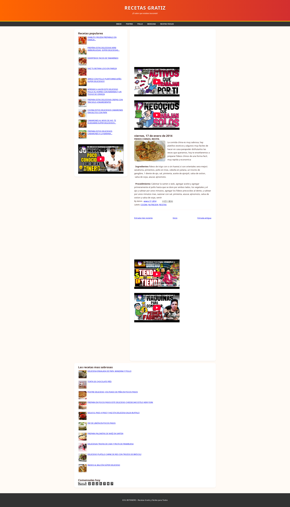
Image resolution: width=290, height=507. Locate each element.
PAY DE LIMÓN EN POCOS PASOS (102, 423)
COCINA (144, 204)
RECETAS (163, 204)
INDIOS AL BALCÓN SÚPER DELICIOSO (104, 465)
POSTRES (129, 24)
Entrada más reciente (143, 218)
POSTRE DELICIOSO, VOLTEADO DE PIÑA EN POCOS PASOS (113, 392)
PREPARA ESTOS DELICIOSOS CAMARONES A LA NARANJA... (100, 132)
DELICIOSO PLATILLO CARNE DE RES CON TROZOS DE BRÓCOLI (114, 454)
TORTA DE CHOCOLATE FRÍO (100, 381)
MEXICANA (151, 24)
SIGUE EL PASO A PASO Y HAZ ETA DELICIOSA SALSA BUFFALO (114, 412)
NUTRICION (153, 204)
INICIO (118, 24)
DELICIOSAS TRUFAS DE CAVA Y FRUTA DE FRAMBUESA (111, 444)
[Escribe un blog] (165, 201)
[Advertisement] (172, 48)
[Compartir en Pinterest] (172, 201)
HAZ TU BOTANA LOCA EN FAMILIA (102, 68)
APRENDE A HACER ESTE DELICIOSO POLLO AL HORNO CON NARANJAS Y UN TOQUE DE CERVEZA (104, 92)
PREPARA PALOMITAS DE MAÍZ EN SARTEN (105, 433)
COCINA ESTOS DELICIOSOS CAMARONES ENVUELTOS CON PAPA (105, 111)
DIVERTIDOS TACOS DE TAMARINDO (103, 58)
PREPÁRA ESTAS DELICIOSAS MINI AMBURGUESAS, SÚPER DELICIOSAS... (104, 48)
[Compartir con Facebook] (170, 201)
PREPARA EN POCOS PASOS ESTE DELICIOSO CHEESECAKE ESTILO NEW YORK (120, 402)
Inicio (175, 218)
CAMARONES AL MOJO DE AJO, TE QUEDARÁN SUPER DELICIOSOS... (102, 121)
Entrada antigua (204, 218)
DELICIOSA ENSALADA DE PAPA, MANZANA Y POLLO (109, 371)
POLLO (140, 24)
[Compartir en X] (167, 201)
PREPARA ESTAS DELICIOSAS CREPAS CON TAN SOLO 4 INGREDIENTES (105, 100)
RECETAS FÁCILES (167, 24)
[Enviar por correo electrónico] (163, 201)
